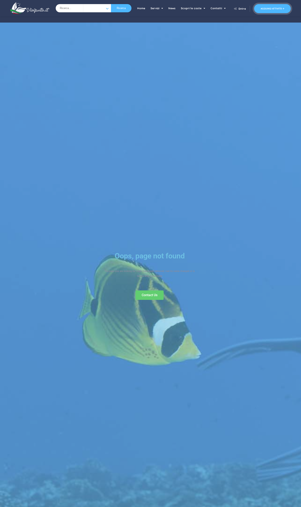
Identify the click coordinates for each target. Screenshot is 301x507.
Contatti (216, 8)
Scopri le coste (191, 8)
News (171, 8)
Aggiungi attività (271, 8)
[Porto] (97, 8)
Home (141, 8)
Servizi (154, 8)
